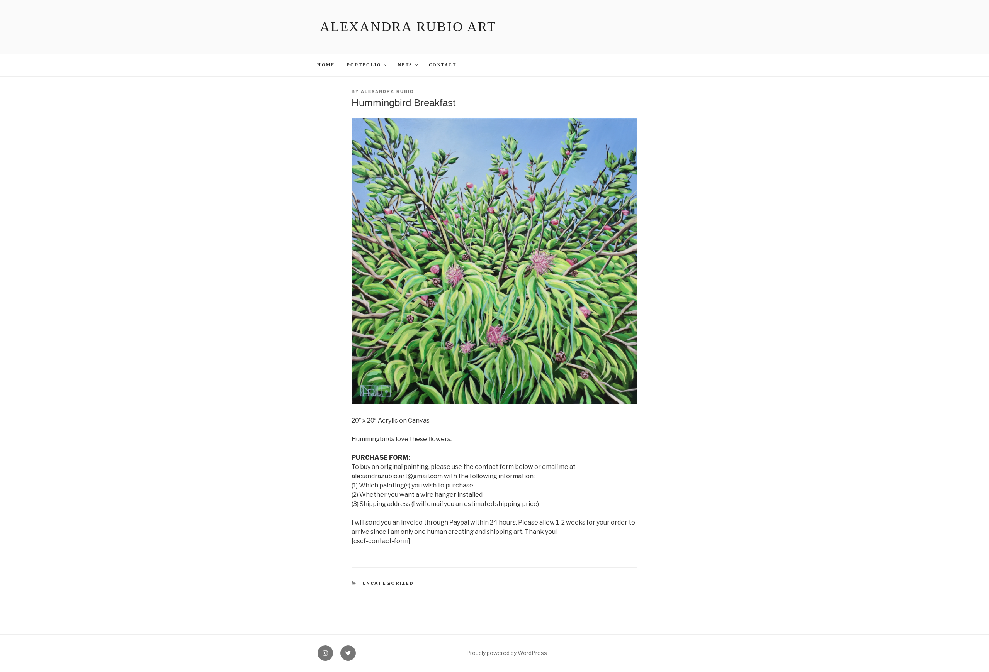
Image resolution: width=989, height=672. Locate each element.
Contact (443, 65)
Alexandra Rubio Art (408, 26)
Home (326, 65)
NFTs (405, 65)
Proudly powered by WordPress (506, 653)
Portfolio (364, 65)
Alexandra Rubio (387, 91)
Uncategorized (388, 583)
